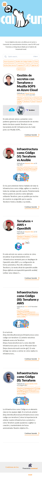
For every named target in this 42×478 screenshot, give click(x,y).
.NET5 (28, 65)
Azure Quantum (9, 61)
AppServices (21, 69)
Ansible (33, 169)
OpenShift (25, 238)
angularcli (21, 65)
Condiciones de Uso (12, 467)
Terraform (26, 101)
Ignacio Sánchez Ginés (31, 383)
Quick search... (23, 56)
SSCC (26, 306)
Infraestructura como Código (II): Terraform (27, 377)
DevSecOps (28, 98)
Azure (38, 101)
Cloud (33, 101)
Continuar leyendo (31, 135)
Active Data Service (10, 65)
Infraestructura (29, 388)
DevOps (20, 98)
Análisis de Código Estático (24, 61)
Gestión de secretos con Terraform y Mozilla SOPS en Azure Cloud (27, 83)
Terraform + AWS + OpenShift (25, 225)
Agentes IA (35, 65)
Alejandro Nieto (29, 163)
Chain (36, 61)
